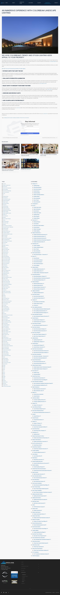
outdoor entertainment (6, 329)
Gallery (39, 2)
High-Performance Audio (7, 322)
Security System (36, 227)
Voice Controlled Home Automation (38, 537)
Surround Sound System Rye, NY (39, 361)
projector (4, 217)
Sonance (4, 296)
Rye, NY (33, 205)
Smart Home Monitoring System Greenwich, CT (42, 412)
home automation (6, 221)
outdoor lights (49, 89)
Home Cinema (5, 319)
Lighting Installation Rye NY (25, 170)
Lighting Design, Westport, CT (39, 341)
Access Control (5, 303)
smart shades (5, 242)
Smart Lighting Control (6, 270)
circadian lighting (5, 359)
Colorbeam (4, 268)
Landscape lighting (53, 61)
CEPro (4, 379)
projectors (4, 335)
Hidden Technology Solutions (39, 194)
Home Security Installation (7, 284)
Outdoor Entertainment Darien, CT (40, 236)
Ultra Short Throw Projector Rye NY (40, 535)
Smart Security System (6, 302)
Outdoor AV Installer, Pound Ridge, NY (40, 521)
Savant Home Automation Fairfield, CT (40, 426)
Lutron (4, 193)
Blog (23, 581)
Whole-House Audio (6, 281)
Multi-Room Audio (6, 280)
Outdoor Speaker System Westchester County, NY (42, 367)
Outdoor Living (36, 372)
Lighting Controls (6, 285)
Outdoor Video (5, 278)
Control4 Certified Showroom (37, 461)
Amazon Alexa (5, 253)
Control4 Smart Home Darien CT (39, 377)
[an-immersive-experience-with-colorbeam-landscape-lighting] (30, 35)
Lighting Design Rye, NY (38, 339)
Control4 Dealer (5, 361)
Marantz (4, 295)
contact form (45, 113)
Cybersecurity (5, 274)
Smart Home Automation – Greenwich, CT (41, 356)
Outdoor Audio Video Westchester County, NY (42, 517)
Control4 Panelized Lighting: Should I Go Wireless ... (49, 137)
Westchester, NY (35, 243)
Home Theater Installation (36, 490)
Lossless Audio (5, 250)
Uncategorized (34, 203)
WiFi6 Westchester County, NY (39, 506)
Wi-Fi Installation (35, 552)
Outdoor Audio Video (36, 515)
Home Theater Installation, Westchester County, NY (43, 492)
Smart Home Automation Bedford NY (40, 358)
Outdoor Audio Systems (36, 439)
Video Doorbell (5, 248)
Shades (4, 365)
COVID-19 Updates (35, 555)
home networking (6, 347)
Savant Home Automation (6, 155)
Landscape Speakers (6, 324)
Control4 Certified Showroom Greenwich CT (41, 463)
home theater (5, 236)
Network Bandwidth (6, 317)
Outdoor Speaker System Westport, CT (40, 368)
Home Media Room (6, 298)
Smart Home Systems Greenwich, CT (40, 330)
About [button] (13, 2)
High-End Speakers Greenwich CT (40, 388)
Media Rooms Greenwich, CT (39, 459)
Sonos (4, 372)
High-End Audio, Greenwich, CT (39, 474)
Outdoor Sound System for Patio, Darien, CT (41, 437)
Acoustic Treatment (6, 309)
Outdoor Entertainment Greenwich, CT (40, 234)
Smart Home (5, 186)
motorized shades (6, 354)
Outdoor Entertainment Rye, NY (39, 241)
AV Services (36, 305)
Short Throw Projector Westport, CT (40, 334)
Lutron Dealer (36, 223)
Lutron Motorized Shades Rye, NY (39, 408)
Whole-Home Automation (7, 301)
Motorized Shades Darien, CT (39, 283)
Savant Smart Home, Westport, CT (40, 430)
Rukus (4, 294)
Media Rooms (34, 457)
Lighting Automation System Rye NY (40, 495)
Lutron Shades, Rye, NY (38, 456)
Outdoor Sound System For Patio (38, 436)
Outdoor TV (5, 214)
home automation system (7, 338)
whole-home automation (7, 340)
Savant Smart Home (35, 428)
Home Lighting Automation (37, 307)
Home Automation (6, 192)
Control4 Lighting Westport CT (39, 466)
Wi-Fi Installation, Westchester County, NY (41, 554)
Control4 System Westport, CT (39, 319)
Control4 (4, 183)
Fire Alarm (4, 305)
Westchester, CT (35, 432)
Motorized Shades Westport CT (39, 289)
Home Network (5, 215)
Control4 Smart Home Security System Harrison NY (42, 470)
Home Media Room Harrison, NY (39, 481)
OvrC (4, 312)
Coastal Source (5, 351)
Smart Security (5, 197)
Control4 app (5, 341)
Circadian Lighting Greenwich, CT (39, 452)
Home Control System (6, 259)
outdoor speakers (6, 352)
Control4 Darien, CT (37, 416)
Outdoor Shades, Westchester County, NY (41, 272)
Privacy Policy (57, 592)
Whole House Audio (35, 544)
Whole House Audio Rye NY (39, 546)
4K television (5, 264)
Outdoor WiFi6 (5, 288)
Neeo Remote (5, 266)
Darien (4, 356)
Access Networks (6, 326)
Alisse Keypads (36, 216)
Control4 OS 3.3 (5, 337)
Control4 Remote (35, 417)
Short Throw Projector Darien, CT (39, 336)
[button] (30, 588)
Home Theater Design (6, 320)
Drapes (4, 366)
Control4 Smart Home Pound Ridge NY (40, 379)
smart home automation (7, 386)
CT (3, 194)
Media (4, 373)
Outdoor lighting (37, 230)
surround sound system (7, 362)
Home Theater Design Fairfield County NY (41, 488)
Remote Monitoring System (37, 523)
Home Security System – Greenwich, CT (40, 254)
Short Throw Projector (36, 332)
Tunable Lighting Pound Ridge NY (39, 532)
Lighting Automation (6, 208)
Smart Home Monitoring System (45, 157)
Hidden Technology (37, 229)
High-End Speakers (37, 209)
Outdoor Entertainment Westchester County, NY (42, 240)
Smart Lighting (5, 189)
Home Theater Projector (7, 218)
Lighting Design (5, 206)
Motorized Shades (6, 203)
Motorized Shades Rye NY (38, 285)
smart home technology (7, 355)
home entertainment (6, 239)
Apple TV (23, 580)
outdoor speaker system (7, 331)
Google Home (5, 384)
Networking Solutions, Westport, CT (40, 276)
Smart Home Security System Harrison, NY (41, 350)
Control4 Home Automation (38, 394)
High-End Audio (5, 222)
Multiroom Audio (6, 299)
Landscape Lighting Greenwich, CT (27, 157)
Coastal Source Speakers (36, 446)
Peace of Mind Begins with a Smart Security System (11, 137)
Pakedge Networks (6, 273)
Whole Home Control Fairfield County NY (41, 543)
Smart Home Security (6, 282)
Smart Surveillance (6, 263)
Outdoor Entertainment (6, 185)
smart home (18, 107)
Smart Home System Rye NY (39, 296)
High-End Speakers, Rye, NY (39, 390)
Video (4, 369)
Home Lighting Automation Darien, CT (40, 310)
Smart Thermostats (6, 249)
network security (5, 275)
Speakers (4, 224)
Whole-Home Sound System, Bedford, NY (41, 550)
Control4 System (5, 207)
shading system (5, 333)
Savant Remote (36, 258)
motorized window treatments (8, 345)
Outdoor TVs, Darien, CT (38, 405)
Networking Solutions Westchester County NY (42, 278)
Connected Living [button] (22, 3)
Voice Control (5, 363)
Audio (4, 368)
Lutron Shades (34, 454)
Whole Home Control (36, 541)
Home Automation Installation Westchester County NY (43, 383)
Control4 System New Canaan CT (39, 321)
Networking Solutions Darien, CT (39, 279)
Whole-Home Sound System (37, 548)
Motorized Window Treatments (8, 227)
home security (5, 235)
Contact (56, 2)
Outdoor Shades (5, 211)
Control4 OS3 (25, 576)
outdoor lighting (5, 330)
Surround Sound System (38, 261)
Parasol (4, 220)
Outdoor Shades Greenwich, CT (39, 269)
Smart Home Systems (37, 189)
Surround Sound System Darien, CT (40, 363)
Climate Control (5, 306)
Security (4, 246)
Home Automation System (7, 277)
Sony (4, 370)
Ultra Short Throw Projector (7, 241)
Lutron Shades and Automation (39, 301)
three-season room (6, 334)
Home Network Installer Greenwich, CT (40, 325)
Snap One (4, 313)
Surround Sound (5, 310)
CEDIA (4, 377)
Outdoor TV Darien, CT (38, 423)
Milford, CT (34, 392)
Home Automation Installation (37, 381)
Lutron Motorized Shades (38, 260)
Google (4, 376)
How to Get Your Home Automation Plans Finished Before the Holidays (10, 170)
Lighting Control (5, 196)
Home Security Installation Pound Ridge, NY (41, 485)
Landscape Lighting (6, 232)
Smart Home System (6, 262)
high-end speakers (6, 348)
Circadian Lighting (35, 450)
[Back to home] (2, 3)
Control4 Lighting (37, 192)
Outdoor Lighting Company (38, 247)
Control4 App (5, 255)
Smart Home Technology (7, 190)
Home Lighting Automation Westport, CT (41, 312)
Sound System (5, 323)
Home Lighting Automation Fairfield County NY (42, 309)
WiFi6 (33, 505)
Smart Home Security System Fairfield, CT (41, 352)
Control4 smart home (6, 344)
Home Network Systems (7, 292)
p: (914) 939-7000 (4, 569)
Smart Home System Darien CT (39, 298)
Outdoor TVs (34, 403)
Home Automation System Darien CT (40, 477)
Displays (4, 380)
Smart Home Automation (25, 117)
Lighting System (5, 228)
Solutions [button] (31, 2)
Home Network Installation (7, 225)
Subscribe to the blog (30, 133)
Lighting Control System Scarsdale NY (40, 499)
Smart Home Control (6, 260)
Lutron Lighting (36, 265)
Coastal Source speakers (7, 349)
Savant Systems (5, 229)
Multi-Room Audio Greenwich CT (39, 503)
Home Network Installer (36, 323)
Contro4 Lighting (5, 267)
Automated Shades (6, 308)
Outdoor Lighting (5, 245)
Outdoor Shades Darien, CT (38, 270)
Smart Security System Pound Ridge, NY (41, 528)
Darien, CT (34, 256)
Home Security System (6, 199)
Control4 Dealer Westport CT (39, 345)
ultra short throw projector (7, 238)
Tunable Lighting (5, 271)
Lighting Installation (16, 117)
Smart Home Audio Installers (39, 225)
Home (6, 2)
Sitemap (53, 592)
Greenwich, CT (34, 220)
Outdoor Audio (5, 201)
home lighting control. (43, 83)
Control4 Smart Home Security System (39, 468)
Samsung (4, 383)
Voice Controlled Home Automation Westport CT (42, 539)
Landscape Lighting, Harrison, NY (39, 399)
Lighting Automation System (7, 234)
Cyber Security (5, 316)
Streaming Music (5, 252)
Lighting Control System (8, 117)
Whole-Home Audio (6, 287)
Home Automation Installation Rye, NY (40, 385)
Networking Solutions (37, 187)
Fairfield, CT (34, 299)
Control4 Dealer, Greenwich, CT (39, 347)
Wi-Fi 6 (4, 243)
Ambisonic (4, 289)
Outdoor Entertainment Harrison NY (40, 238)
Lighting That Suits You (26, 169)
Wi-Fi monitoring (6, 327)
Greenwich (4, 204)
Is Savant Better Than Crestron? (8, 154)
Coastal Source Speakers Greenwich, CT (41, 448)
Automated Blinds (37, 374)
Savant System (36, 211)
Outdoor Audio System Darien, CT (40, 514)
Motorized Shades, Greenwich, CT (40, 287)
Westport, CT (34, 183)
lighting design (5, 358)
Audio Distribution (6, 256)
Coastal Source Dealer (37, 445)
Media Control (5, 382)
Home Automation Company (37, 314)
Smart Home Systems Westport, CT (40, 328)
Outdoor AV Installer (36, 519)
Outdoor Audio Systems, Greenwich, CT (41, 441)
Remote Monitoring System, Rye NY (40, 524)
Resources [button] (47, 2)
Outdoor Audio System (6, 291)
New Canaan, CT (35, 370)
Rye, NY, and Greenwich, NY (37, 443)
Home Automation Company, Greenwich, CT (41, 316)
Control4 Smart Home (6, 231)
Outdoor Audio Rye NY (38, 510)
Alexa (4, 375)
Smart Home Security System (8, 315)
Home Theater (36, 200)
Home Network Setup (6, 257)
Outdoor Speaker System (7, 213)
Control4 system (5, 342)
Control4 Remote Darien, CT (39, 419)
